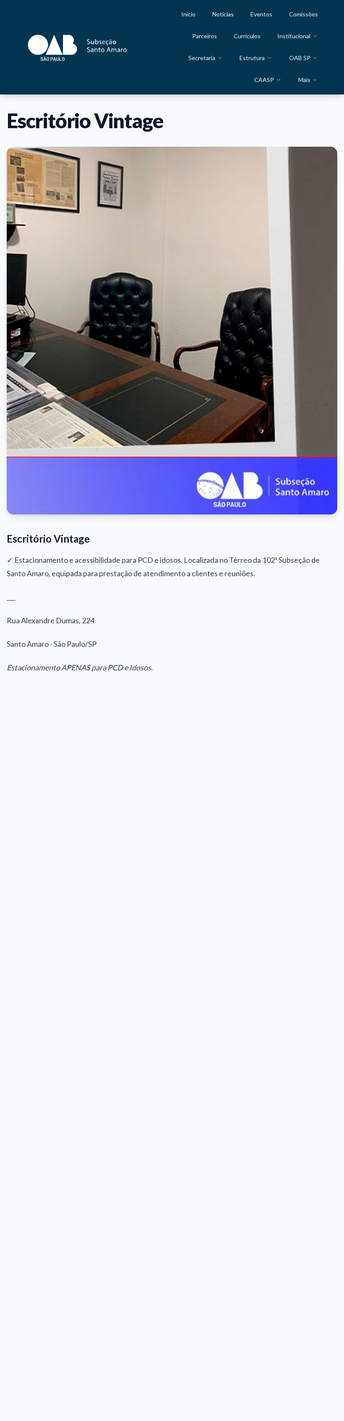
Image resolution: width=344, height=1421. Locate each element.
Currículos (247, 36)
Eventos (261, 14)
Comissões (303, 14)
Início (188, 14)
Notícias (223, 14)
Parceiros (204, 36)
